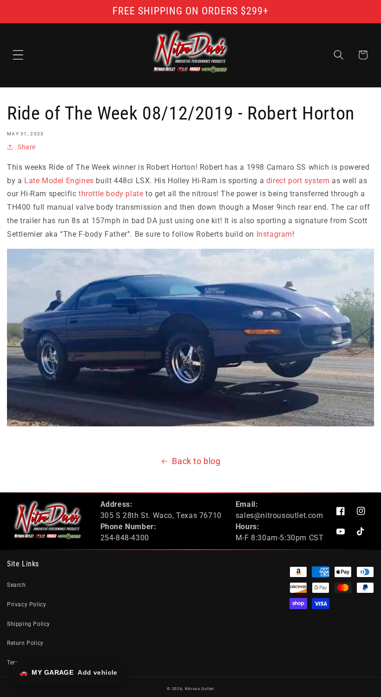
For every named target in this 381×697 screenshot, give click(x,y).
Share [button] (27, 147)
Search (16, 585)
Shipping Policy (28, 624)
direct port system (298, 180)
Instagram (274, 234)
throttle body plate (111, 193)
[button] (18, 55)
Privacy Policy (26, 604)
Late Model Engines (59, 180)
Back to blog (196, 461)
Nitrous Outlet (199, 688)
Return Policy (25, 643)
